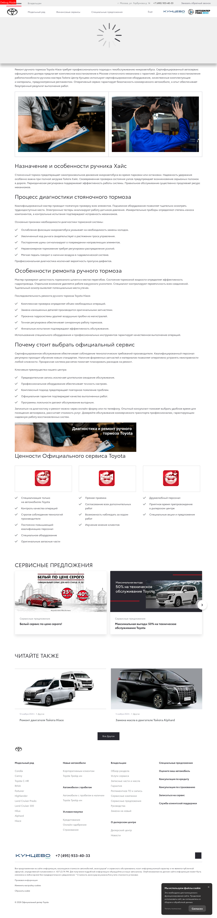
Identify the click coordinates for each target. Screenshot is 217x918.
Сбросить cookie (22, 890)
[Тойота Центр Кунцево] (174, 12)
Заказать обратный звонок (196, 3)
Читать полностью (173, 908)
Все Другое (108, 736)
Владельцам (34, 3)
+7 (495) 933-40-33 (163, 3)
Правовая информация (26, 880)
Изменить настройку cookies (28, 885)
